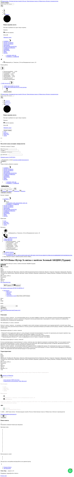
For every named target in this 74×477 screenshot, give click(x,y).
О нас (4, 131)
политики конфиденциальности (21, 159)
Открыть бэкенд (7, 467)
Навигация (3, 192)
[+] (17, 306)
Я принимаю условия (15, 159)
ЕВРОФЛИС (25, 255)
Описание (3, 310)
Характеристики (10, 310)
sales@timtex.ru (8, 399)
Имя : (2, 149)
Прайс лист (6, 134)
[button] (37, 464)
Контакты (5, 133)
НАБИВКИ (56, 255)
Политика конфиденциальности (8, 414)
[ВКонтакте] (2, 405)
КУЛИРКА (9, 255)
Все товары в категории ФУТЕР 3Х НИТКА (12, 288)
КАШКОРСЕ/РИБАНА (47, 255)
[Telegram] (1, 405)
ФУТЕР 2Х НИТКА (17, 255)
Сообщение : (4, 152)
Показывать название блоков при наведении (12, 424)
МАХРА (70, 255)
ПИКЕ (66, 255)
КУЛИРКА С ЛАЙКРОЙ (12, 56)
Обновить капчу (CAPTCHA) (8, 157)
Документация (7, 468)
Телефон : (3, 150)
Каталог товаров (4, 2)
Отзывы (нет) (17, 310)
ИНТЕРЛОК (62, 255)
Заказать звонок (7, 91)
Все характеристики (6, 282)
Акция (5, 135)
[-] (1, 306)
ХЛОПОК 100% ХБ (11, 55)
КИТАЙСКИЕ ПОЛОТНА (34, 255)
